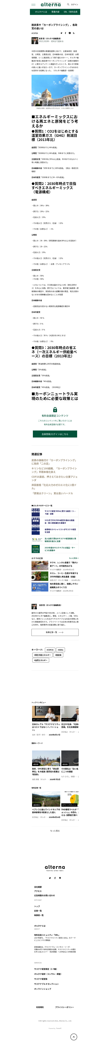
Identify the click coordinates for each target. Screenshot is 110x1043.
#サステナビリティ (68, 720)
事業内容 (55, 11)
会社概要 (38, 887)
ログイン (74, 4)
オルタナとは (41, 11)
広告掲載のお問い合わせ (44, 895)
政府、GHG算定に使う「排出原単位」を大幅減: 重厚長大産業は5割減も (45, 771)
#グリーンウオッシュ (69, 805)
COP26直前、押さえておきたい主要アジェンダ (55, 478)
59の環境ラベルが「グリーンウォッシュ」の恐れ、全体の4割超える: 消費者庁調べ (75, 812)
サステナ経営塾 (40, 979)
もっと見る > (74, 558)
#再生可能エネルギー (42, 655)
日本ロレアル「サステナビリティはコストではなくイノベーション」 (46, 727)
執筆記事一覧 (52, 632)
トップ (37, 906)
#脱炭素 (58, 655)
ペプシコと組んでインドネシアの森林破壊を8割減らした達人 (46, 811)
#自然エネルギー (40, 660)
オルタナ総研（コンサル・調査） (48, 974)
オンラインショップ (42, 988)
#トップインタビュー (40, 720)
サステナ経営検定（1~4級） (46, 969)
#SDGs (60, 650)
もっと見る (55, 830)
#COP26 (35, 33)
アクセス (38, 891)
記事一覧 (38, 910)
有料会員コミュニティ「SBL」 (47, 935)
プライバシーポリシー (64, 1007)
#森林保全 (36, 805)
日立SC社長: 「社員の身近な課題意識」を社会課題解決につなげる (75, 725)
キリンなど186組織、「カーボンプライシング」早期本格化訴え (54, 470)
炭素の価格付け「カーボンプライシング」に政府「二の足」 (54, 461)
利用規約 (40, 1007)
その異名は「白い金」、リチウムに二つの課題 (75, 770)
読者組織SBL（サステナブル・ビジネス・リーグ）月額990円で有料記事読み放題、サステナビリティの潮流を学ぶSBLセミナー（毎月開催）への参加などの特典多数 (55, 949)
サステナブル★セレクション (46, 983)
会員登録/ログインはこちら (55, 434)
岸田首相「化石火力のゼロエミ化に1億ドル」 (54, 486)
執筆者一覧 (39, 915)
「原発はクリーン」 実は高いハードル (52, 493)
